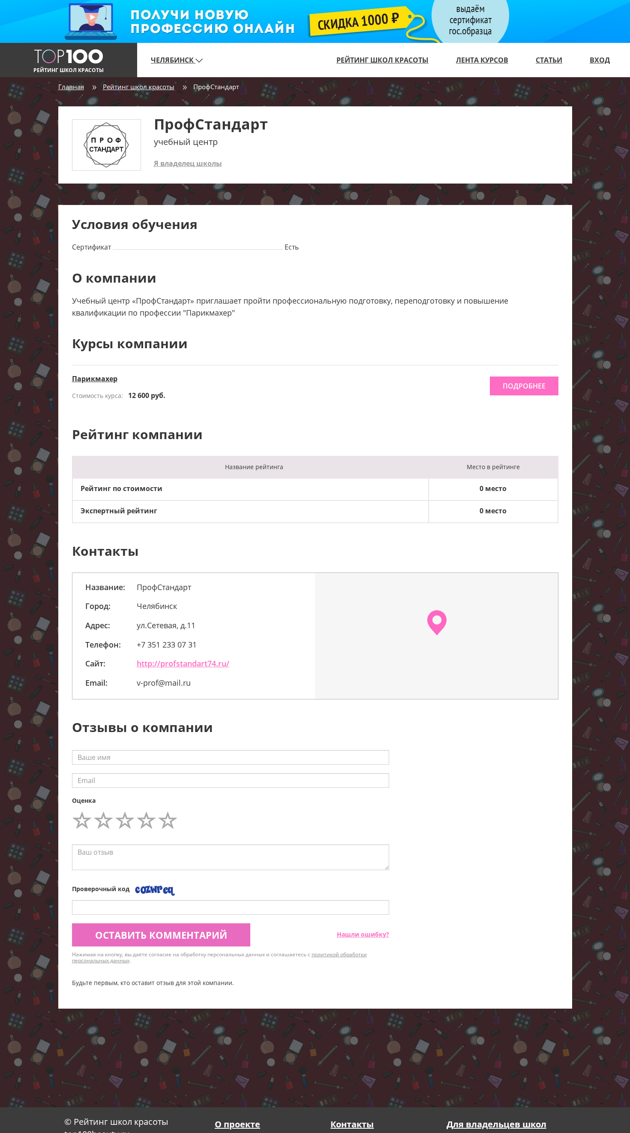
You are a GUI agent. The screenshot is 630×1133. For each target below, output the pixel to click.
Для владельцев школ (496, 1124)
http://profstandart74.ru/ (183, 663)
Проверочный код (100, 889)
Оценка (84, 800)
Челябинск (173, 60)
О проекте (237, 1124)
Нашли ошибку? (363, 934)
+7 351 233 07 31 (167, 644)
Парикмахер (94, 378)
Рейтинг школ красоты (382, 60)
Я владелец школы (188, 163)
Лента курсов (482, 60)
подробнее (524, 386)
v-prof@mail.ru (164, 683)
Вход (600, 60)
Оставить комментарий (161, 934)
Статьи (549, 60)
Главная (71, 86)
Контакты (352, 1124)
